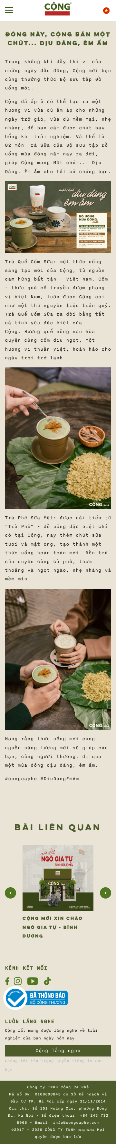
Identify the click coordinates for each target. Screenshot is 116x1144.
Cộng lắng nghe (58, 1050)
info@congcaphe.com (76, 1123)
